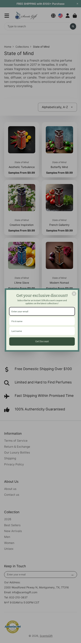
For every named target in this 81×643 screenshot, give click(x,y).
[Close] (74, 293)
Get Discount (42, 341)
